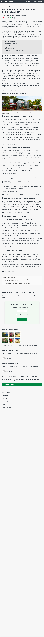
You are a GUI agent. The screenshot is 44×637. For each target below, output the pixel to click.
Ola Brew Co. (8, 45)
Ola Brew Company (12, 144)
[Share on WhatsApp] (10, 18)
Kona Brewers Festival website (15, 246)
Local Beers (5, 395)
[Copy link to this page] (15, 18)
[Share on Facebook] (6, 18)
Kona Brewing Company (11, 43)
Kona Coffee (5, 401)
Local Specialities (6, 404)
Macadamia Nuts (6, 407)
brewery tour (7, 70)
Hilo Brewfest (10, 271)
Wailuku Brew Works (10, 48)
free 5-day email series (23, 366)
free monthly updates (9, 355)
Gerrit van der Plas (7, 15)
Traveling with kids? (22, 314)
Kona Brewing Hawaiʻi (12, 90)
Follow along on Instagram (31, 345)
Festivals (10, 52)
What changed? (24, 15)
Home (3, 6)
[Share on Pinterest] (3, 18)
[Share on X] (8, 18)
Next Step (22, 319)
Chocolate (4, 398)
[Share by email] (13, 18)
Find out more (9, 384)
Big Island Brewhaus (10, 47)
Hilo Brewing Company (11, 50)
